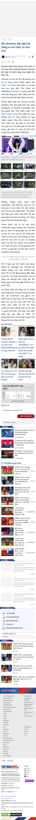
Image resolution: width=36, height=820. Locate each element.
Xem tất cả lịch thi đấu (18, 401)
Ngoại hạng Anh (7, 711)
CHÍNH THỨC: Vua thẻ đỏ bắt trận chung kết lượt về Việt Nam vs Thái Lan (22, 481)
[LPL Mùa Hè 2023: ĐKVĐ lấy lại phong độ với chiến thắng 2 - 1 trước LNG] (7, 444)
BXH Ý (4, 744)
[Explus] (18, 408)
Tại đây (14, 800)
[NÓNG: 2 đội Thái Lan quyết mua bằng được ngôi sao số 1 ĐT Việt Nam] (7, 501)
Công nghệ (10, 760)
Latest (3, 760)
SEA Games (6, 733)
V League (5, 722)
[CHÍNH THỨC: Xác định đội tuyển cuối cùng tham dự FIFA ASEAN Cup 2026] (7, 521)
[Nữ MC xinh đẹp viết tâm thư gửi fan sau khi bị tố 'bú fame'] (27, 363)
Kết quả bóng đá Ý (29, 702)
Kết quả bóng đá (7, 698)
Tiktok (27, 776)
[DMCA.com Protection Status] (12, 814)
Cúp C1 (5, 713)
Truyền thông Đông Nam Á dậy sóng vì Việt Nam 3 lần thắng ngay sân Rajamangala (20, 511)
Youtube (28, 768)
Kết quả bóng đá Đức (28, 709)
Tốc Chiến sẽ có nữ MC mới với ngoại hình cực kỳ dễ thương (9, 375)
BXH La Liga (6, 742)
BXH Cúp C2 (6, 749)
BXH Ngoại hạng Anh (8, 740)
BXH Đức (5, 751)
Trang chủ (3, 39)
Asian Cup (5, 729)
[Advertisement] (18, 19)
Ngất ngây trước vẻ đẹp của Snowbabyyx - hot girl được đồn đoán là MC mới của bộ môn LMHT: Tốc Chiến (26, 347)
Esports (10, 39)
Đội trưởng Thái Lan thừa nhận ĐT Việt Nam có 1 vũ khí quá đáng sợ (19, 531)
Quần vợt (26, 729)
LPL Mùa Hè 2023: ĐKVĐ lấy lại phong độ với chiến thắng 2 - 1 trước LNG (24, 443)
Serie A (5, 718)
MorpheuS (20, 437)
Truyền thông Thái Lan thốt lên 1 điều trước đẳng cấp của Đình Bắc (20, 542)
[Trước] (4, 395)
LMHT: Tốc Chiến (8, 85)
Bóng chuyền (27, 727)
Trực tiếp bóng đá (7, 705)
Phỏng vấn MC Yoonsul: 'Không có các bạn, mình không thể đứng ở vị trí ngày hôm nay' (9, 345)
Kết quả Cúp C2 (28, 716)
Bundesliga (6, 720)
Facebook (28, 770)
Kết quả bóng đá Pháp (28, 713)
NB (34, 522)
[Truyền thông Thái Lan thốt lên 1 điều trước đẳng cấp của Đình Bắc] (7, 542)
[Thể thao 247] (8, 690)
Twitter (27, 772)
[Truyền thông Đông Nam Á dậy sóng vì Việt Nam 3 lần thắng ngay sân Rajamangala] (7, 511)
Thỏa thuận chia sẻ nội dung (8, 796)
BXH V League (6, 755)
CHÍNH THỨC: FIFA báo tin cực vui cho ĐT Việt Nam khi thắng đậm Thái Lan (22, 470)
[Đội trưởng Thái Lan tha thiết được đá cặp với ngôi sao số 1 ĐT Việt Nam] (7, 491)
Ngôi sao (5, 636)
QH (34, 471)
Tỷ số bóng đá (6, 702)
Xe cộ (25, 733)
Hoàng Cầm (31, 542)
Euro (4, 727)
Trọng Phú (20, 448)
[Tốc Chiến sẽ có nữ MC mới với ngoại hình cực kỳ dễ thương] (9, 363)
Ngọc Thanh (31, 552)
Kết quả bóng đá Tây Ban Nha (28, 705)
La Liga (5, 716)
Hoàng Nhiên (31, 511)
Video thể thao (7, 709)
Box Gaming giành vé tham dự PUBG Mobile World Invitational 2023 (25, 432)
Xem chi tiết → (29, 387)
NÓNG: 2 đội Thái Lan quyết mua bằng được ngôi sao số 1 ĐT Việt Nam (22, 501)
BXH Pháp (5, 753)
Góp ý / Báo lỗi (25, 416)
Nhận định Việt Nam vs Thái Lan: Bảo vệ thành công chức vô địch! (19, 552)
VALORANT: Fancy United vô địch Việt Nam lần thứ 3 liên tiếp (24, 453)
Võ (25, 735)
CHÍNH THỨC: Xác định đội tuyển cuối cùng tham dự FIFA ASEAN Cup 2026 (22, 521)
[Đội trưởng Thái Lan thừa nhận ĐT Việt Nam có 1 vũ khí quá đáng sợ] (7, 531)
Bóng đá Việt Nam (7, 738)
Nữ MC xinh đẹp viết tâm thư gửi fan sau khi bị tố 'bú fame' (27, 375)
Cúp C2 (5, 731)
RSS (27, 774)
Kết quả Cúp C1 (28, 696)
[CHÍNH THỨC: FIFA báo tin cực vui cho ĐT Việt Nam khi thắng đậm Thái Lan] (7, 470)
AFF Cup (5, 735)
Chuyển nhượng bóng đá (9, 707)
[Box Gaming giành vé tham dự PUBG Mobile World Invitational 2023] (7, 433)
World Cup (6, 724)
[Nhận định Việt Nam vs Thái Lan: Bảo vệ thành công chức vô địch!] (7, 552)
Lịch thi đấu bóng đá (8, 696)
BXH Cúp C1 (6, 747)
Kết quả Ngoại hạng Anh (28, 699)
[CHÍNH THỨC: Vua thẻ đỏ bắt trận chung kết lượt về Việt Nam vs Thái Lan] (7, 480)
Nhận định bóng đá (8, 700)
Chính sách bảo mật (6, 798)
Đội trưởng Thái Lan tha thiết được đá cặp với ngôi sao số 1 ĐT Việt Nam (22, 491)
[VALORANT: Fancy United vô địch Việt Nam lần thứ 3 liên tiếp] (7, 454)
